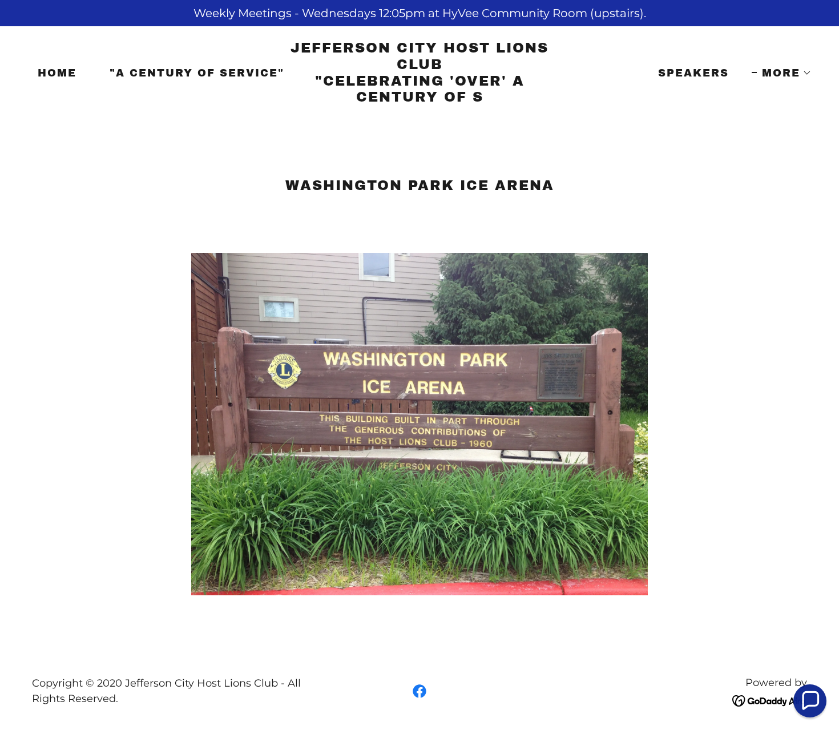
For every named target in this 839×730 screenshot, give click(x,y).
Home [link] (57, 73)
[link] (419, 97)
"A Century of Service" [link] (197, 73)
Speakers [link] (693, 73)
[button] (782, 73)
